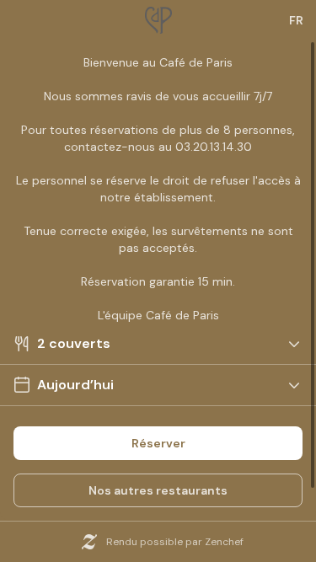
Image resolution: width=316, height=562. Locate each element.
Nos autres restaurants (158, 490)
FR (296, 20)
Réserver (158, 443)
